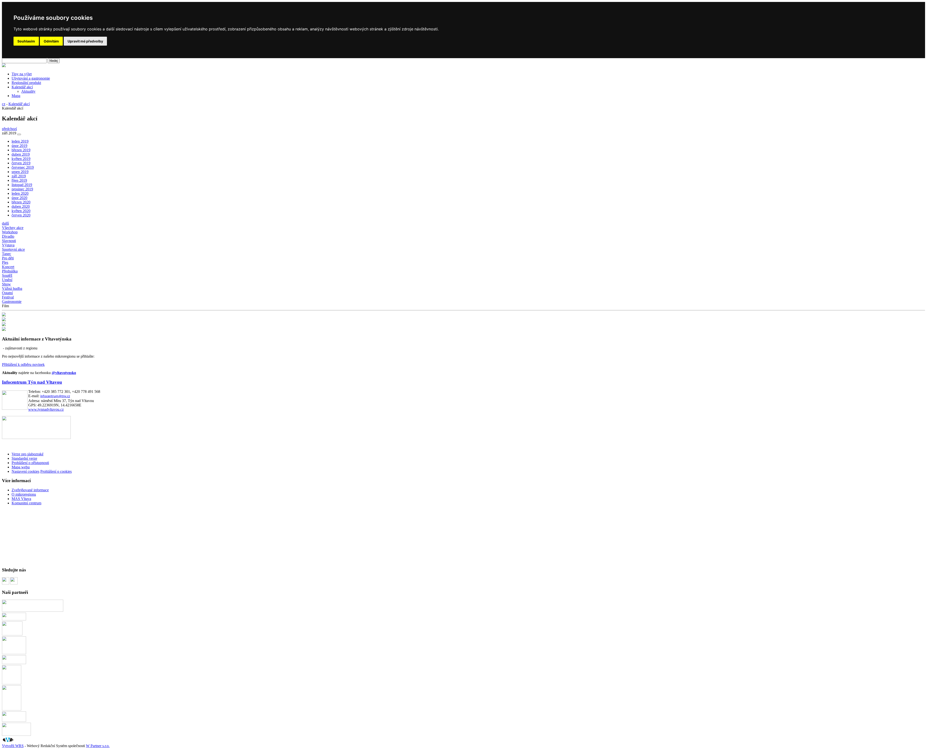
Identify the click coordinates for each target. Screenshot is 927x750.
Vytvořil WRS (13, 746)
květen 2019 (21, 159)
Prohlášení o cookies (56, 471)
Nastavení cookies (25, 471)
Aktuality (28, 91)
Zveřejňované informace (30, 490)
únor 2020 (19, 198)
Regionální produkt (26, 83)
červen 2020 (21, 215)
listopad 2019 (22, 185)
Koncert (8, 267)
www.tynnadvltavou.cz (46, 409)
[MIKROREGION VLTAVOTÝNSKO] (4, 66)
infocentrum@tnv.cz (55, 396)
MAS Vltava (21, 499)
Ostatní (7, 293)
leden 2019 (20, 141)
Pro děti (8, 258)
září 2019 (19, 176)
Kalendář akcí (22, 87)
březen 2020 (21, 202)
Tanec (6, 254)
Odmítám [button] (51, 41)
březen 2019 (21, 150)
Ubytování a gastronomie (31, 78)
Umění (7, 280)
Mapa (16, 96)
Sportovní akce (13, 249)
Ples (5, 262)
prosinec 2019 (22, 189)
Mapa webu (21, 467)
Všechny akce (12, 228)
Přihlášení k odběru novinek (23, 364)
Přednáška (10, 271)
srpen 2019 (20, 172)
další (5, 223)
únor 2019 (19, 146)
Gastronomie (11, 301)
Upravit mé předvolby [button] (85, 41)
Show (6, 284)
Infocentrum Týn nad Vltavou (32, 382)
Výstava (8, 245)
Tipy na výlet (22, 74)
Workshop (10, 232)
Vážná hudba (12, 288)
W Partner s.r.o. (98, 746)
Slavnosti (9, 241)
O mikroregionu (24, 494)
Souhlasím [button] (26, 41)
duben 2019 (21, 154)
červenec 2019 (23, 167)
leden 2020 (20, 193)
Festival (8, 297)
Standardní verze (24, 458)
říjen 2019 (19, 180)
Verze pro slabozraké (27, 454)
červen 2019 (21, 163)
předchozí (9, 129)
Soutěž (7, 275)
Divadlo (8, 236)
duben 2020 (21, 206)
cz (3, 104)
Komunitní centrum (26, 503)
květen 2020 (21, 211)
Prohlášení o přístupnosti (30, 463)
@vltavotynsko (64, 373)
